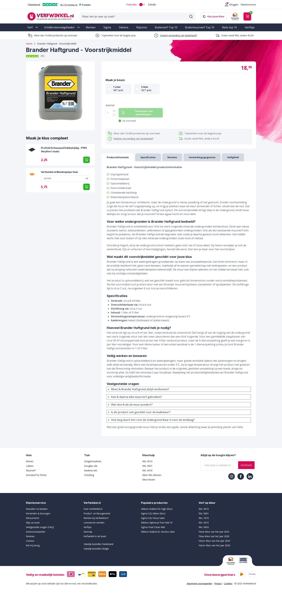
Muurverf (31, 470)
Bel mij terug (32, 545)
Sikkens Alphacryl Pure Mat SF (157, 522)
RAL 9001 (147, 465)
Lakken (29, 465)
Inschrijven (246, 465)
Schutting (89, 475)
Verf (30, 27)
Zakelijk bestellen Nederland (98, 544)
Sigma (107, 27)
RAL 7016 (204, 518)
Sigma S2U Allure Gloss (153, 513)
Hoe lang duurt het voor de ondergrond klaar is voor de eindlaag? (153, 420)
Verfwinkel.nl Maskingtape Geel (59, 172)
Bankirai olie (90, 470)
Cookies (228, 583)
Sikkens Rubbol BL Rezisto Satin (158, 531)
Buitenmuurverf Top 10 (199, 27)
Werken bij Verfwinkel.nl (96, 518)
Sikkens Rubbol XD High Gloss (156, 508)
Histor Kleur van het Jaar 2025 (214, 540)
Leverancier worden (94, 522)
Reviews (30, 536)
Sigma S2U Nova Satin (153, 518)
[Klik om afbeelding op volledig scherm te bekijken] (60, 95)
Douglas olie (90, 465)
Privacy (218, 583)
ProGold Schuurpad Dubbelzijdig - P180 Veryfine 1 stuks (64, 149)
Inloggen (233, 4)
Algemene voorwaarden (199, 583)
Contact (30, 540)
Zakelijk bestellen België (96, 548)
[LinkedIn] (250, 476)
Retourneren (32, 518)
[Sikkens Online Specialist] (243, 560)
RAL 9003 (204, 527)
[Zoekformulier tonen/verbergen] (191, 16)
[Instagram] (231, 476)
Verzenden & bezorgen (38, 513)
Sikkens (123, 27)
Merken (90, 27)
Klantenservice (248, 4)
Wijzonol (141, 27)
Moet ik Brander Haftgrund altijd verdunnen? (140, 389)
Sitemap (88, 531)
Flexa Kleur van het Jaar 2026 (214, 536)
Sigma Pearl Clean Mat (153, 527)
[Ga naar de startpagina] (50, 16)
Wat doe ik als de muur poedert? (132, 404)
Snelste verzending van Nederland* (178, 35)
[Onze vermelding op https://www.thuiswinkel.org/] (231, 561)
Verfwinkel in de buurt (95, 536)
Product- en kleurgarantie (97, 513)
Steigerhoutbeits (93, 461)
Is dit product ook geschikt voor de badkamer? (140, 412)
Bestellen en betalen (36, 508)
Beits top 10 (229, 27)
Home (29, 43)
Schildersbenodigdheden (59, 27)
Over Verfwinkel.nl (93, 508)
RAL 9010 (147, 461)
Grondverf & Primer (36, 475)
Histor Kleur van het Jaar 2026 (214, 545)
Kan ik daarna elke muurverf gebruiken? (136, 397)
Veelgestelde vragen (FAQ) (40, 527)
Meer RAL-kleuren (151, 475)
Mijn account (33, 522)
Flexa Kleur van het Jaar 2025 (214, 531)
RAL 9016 (147, 470)
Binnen (29, 461)
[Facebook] (240, 476)
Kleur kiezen (148, 479)
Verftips (250, 27)
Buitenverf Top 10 (166, 27)
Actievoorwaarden (35, 531)
